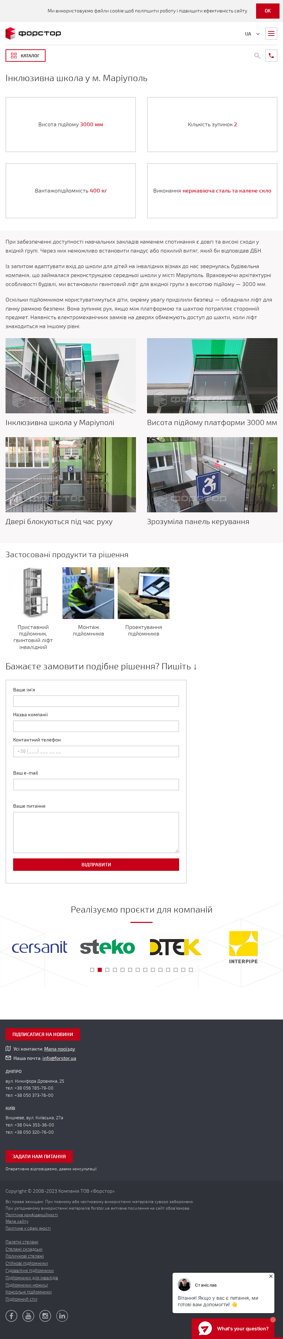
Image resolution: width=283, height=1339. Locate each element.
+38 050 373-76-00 (33, 1095)
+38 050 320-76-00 (34, 1132)
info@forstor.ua (59, 1058)
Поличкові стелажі (25, 1256)
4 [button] (115, 970)
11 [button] (168, 970)
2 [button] (100, 970)
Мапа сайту (17, 1221)
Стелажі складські (24, 1249)
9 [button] (153, 970)
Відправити (96, 865)
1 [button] (92, 970)
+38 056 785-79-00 (33, 1088)
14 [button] (191, 970)
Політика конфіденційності (32, 1214)
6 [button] (130, 970)
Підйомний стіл (21, 1299)
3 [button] (107, 970)
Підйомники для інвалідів (32, 1278)
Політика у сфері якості (28, 1228)
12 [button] (176, 970)
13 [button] (183, 970)
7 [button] (138, 970)
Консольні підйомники (29, 1292)
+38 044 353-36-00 (34, 1125)
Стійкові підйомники (27, 1263)
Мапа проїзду (59, 1049)
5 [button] (122, 970)
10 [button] (160, 970)
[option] (40, 947)
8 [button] (145, 970)
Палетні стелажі (22, 1242)
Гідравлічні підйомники (30, 1270)
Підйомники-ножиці (27, 1285)
